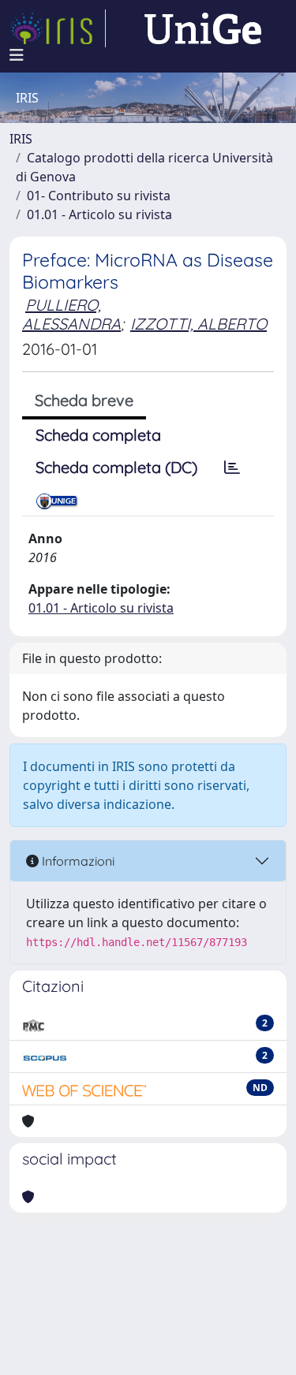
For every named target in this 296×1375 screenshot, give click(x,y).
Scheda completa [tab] (98, 435)
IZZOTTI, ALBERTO (198, 324)
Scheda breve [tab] (84, 400)
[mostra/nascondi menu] (16, 55)
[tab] (232, 467)
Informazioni (76, 861)
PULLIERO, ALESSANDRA (71, 314)
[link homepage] (57, 28)
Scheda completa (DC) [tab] (116, 467)
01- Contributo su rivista (98, 195)
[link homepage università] (203, 28)
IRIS (20, 138)
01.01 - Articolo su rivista (99, 214)
